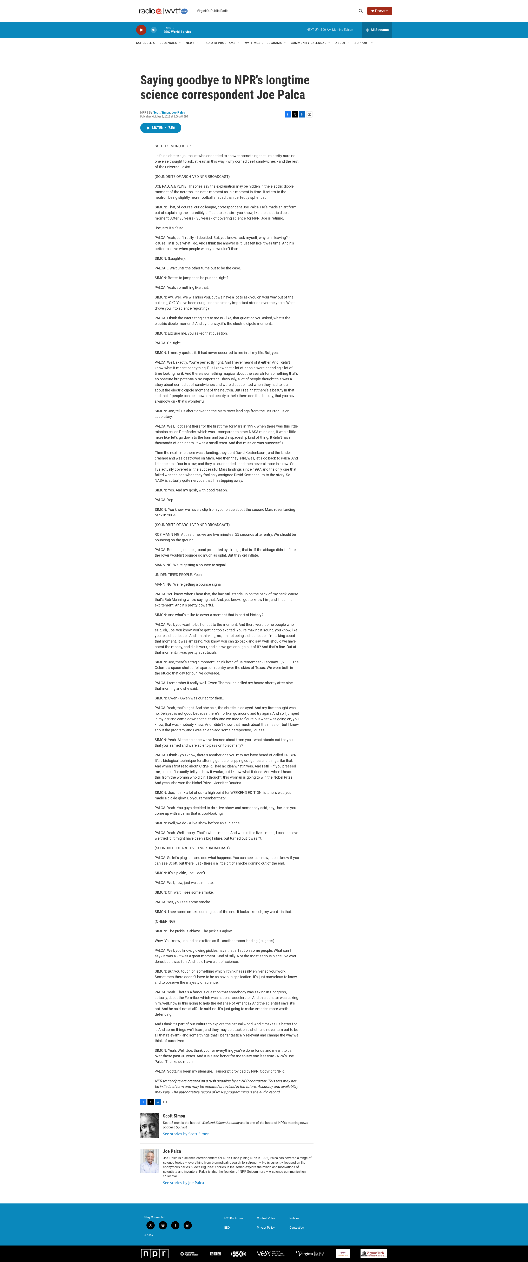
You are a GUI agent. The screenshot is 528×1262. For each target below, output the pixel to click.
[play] (141, 30)
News (190, 43)
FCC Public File (233, 1218)
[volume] (153, 30)
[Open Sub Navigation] (180, 43)
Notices (294, 1218)
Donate (381, 11)
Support (362, 43)
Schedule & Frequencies (156, 43)
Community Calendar (308, 43)
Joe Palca (178, 112)
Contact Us (297, 1227)
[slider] (160, 30)
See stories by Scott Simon (186, 1133)
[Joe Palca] (149, 1161)
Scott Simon (161, 112)
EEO (227, 1227)
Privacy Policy (266, 1227)
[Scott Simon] (149, 1125)
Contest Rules (266, 1218)
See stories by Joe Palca (183, 1182)
